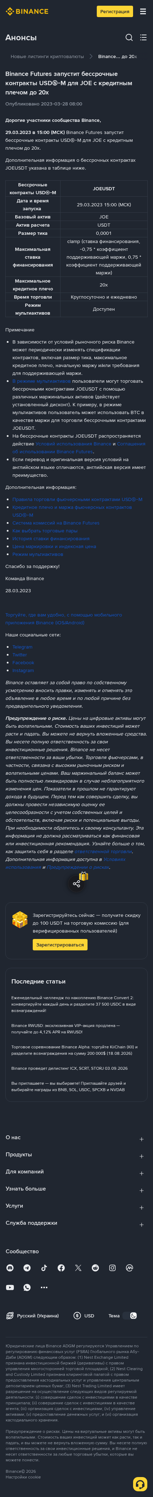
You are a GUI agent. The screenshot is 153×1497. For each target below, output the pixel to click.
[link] (47, 56)
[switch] (129, 1316)
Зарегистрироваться (60, 944)
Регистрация (115, 11)
